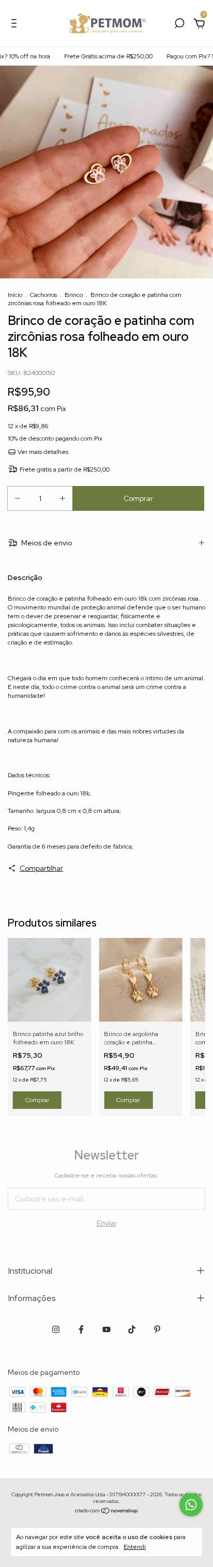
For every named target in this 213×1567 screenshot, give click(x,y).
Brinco (74, 295)
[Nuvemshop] (106, 1511)
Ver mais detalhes (42, 452)
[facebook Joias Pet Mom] (81, 1329)
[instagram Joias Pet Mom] (56, 1329)
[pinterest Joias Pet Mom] (157, 1329)
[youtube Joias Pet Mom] (106, 1329)
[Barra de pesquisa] (179, 25)
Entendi (135, 1547)
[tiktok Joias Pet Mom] (132, 1329)
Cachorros (43, 295)
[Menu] (16, 25)
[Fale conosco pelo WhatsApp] (191, 1504)
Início (15, 295)
